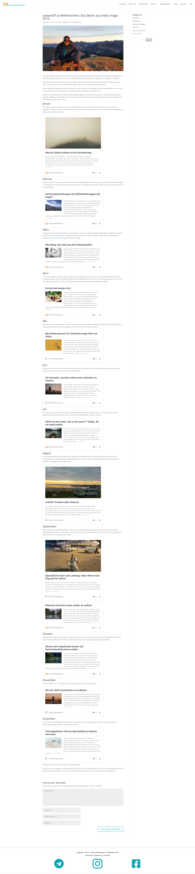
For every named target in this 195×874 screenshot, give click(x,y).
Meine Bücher (143, 4)
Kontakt (183, 4)
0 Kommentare (76, 22)
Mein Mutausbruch (139, 30)
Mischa (48, 22)
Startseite (122, 4)
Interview (136, 27)
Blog (176, 4)
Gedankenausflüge (139, 24)
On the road (137, 34)
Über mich (132, 4)
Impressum (89, 855)
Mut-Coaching (165, 4)
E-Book (52, 238)
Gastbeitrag (136, 21)
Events (153, 4)
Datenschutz (98, 855)
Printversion (59, 238)
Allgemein (66, 22)
